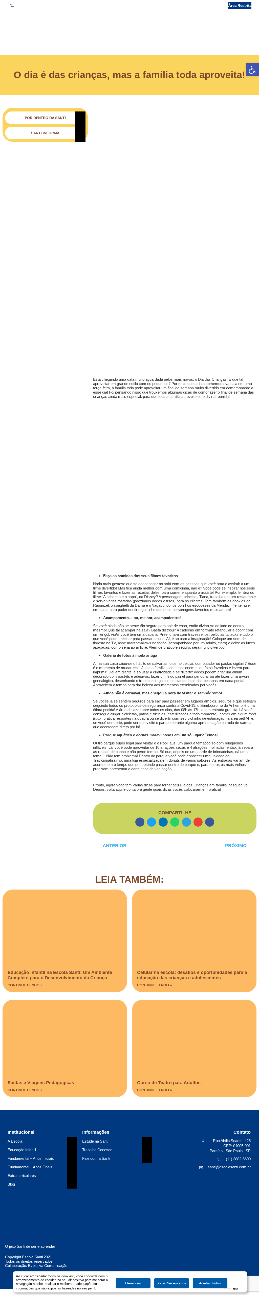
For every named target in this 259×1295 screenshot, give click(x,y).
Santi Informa (45, 133)
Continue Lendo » (25, 985)
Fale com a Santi (96, 1158)
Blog (11, 1184)
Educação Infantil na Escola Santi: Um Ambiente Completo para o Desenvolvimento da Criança (60, 975)
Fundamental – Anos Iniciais (31, 1158)
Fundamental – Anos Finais (30, 1167)
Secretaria (209, 5)
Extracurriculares (22, 1175)
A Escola (15, 1141)
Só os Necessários (171, 1283)
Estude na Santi (95, 1141)
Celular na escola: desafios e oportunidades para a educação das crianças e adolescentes (192, 975)
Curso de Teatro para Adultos (169, 1082)
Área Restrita (239, 5)
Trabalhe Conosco (97, 1150)
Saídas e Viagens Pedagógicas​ (41, 1082)
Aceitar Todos (210, 1283)
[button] (247, 37)
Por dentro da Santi (45, 118)
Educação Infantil (22, 1150)
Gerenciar (133, 1283)
